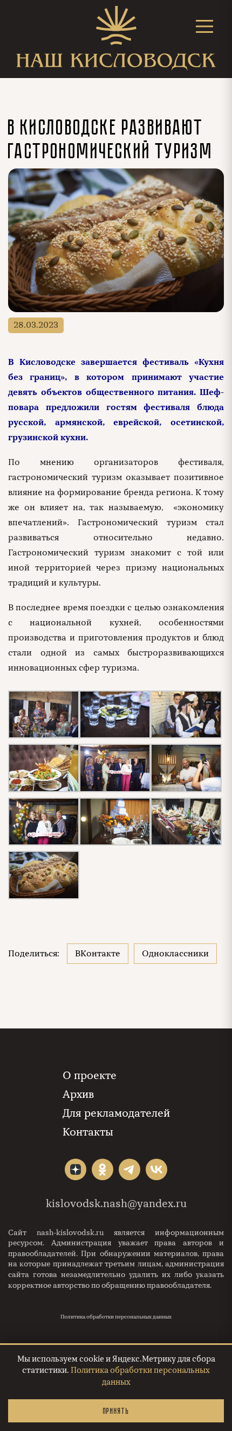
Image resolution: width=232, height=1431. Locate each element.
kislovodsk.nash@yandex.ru (116, 1203)
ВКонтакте (97, 953)
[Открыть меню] (204, 26)
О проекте (90, 1075)
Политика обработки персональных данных (116, 1317)
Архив (78, 1094)
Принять (116, 1411)
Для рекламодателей (116, 1113)
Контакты (88, 1132)
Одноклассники (175, 953)
